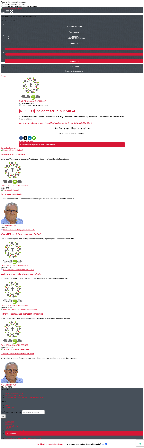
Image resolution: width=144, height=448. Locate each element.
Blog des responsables (14, 393)
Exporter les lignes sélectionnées (13, 2)
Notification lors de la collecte (50, 444)
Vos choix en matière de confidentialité (84, 444)
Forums (8, 405)
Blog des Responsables (74, 71)
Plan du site (9, 421)
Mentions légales (12, 426)
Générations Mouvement (15, 395)
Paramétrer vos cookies (14, 430)
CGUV (8, 428)
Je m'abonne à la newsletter (11, 412)
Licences (8, 424)
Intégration (76, 36)
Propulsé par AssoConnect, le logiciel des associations (26, 438)
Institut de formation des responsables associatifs (24, 397)
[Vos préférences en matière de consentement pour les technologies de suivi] (140, 444)
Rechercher (9, 407)
